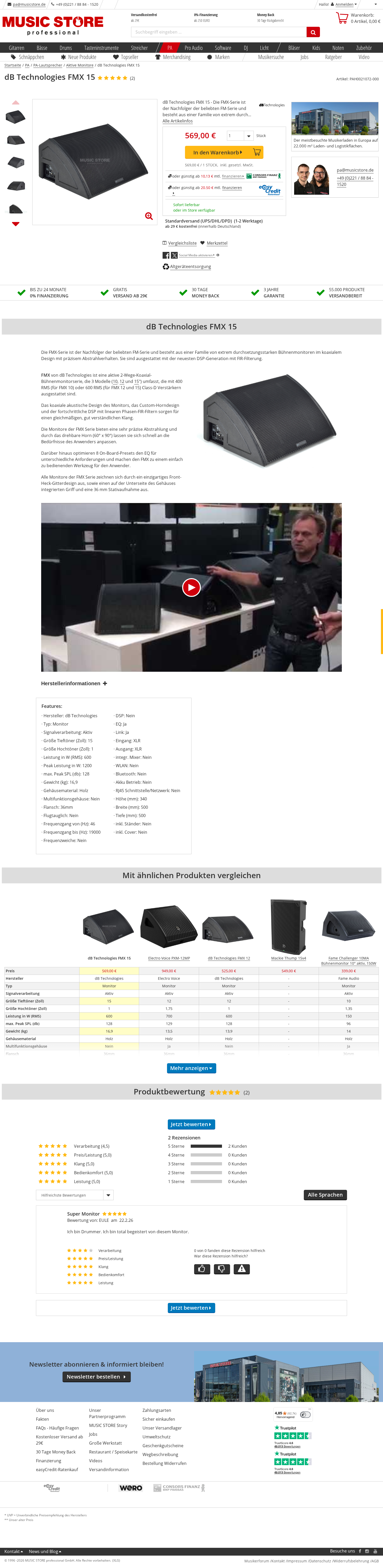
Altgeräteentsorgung (190, 266)
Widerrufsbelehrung (351, 1560)
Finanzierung (48, 1461)
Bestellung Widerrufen (165, 1463)
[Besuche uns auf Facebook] (360, 1551)
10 (115, 381)
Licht (264, 47)
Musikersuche (271, 57)
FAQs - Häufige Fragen (57, 1428)
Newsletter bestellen (93, 1376)
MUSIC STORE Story (108, 1425)
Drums (66, 47)
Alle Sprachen (325, 1194)
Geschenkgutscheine (163, 1445)
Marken (222, 57)
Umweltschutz (156, 1437)
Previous (15, 101)
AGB (375, 1560)
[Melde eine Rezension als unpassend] (242, 1269)
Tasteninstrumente (101, 47)
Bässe (41, 47)
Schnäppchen (31, 57)
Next (15, 223)
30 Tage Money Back (56, 1452)
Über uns (45, 1410)
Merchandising (176, 57)
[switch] (305, 1415)
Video (364, 57)
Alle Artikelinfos (178, 121)
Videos (95, 1461)
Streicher (139, 47)
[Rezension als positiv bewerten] (202, 1269)
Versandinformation (109, 1469)
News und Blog (43, 1551)
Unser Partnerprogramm (107, 1413)
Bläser (294, 47)
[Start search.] (313, 32)
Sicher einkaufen (159, 1419)
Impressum (297, 1560)
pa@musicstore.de (29, 4)
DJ (246, 47)
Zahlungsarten (157, 1410)
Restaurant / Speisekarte (113, 1452)
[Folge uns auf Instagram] (367, 1551)
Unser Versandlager (162, 1428)
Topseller (129, 57)
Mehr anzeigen (189, 1068)
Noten (338, 47)
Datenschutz (320, 1560)
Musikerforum (256, 1560)
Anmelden (345, 4)
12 (122, 381)
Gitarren (16, 47)
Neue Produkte (82, 57)
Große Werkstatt (105, 1443)
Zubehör (364, 47)
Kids (316, 47)
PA (170, 47)
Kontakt (12, 1551)
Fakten (42, 1419)
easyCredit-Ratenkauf (57, 1469)
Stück (261, 135)
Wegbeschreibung (160, 1454)
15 (136, 381)
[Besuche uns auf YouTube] (376, 1551)
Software (223, 47)
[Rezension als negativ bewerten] (222, 1269)
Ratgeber (333, 57)
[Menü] (310, 1410)
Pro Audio (193, 47)
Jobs (304, 57)
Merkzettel (217, 243)
